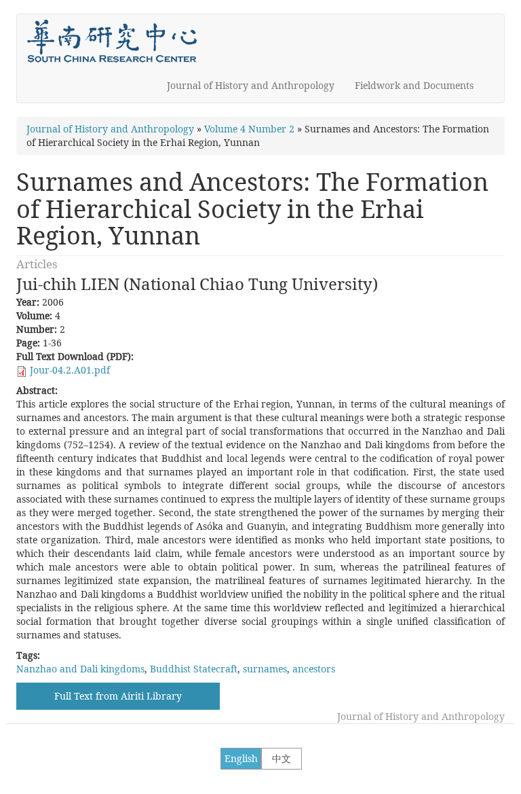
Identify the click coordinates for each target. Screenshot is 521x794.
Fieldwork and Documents (414, 85)
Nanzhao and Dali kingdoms (80, 668)
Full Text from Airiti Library (118, 695)
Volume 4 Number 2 (249, 128)
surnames (265, 668)
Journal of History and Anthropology (250, 85)
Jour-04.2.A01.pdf (70, 369)
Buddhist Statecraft (193, 668)
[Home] (117, 41)
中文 (281, 758)
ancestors (313, 668)
